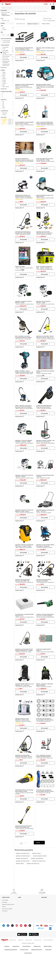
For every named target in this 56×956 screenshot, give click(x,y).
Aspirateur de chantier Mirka (25, 547)
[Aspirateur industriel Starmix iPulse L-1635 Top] (45, 464)
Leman (38, 124)
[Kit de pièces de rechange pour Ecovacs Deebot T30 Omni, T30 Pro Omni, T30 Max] (45, 708)
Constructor (18, 686)
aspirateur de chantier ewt (22, 858)
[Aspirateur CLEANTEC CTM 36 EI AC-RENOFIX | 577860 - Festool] (24, 499)
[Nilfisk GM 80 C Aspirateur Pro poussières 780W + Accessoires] (24, 184)
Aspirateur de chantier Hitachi (47, 617)
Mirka (17, 547)
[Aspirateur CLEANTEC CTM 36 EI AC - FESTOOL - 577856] (24, 464)
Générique (18, 651)
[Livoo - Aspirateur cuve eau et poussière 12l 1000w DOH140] (45, 744)
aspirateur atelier (20, 863)
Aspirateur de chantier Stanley (26, 792)
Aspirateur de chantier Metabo (26, 161)
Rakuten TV (20, 939)
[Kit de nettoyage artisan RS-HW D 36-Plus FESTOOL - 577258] (45, 148)
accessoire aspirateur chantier (40, 855)
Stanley (17, 792)
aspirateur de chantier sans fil (22, 853)
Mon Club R (4, 911)
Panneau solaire (48, 949)
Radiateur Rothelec (47, 946)
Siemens (39, 373)
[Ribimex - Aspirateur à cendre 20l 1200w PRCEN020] (45, 673)
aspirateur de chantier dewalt (22, 861)
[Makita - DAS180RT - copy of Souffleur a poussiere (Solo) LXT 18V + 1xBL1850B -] (24, 360)
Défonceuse (7, 946)
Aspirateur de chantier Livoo (46, 757)
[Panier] (53, 4)
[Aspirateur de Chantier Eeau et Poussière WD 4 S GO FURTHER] (24, 221)
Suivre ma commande (7, 908)
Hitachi (38, 617)
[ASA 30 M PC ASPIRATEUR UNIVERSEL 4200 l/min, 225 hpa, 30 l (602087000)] (24, 148)
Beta (17, 338)
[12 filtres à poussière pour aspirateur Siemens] (45, 360)
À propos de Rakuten (48, 939)
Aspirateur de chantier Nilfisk (25, 197)
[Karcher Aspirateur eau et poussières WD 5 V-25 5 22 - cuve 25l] (24, 111)
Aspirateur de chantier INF (44, 721)
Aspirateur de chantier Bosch (25, 87)
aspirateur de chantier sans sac (23, 855)
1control (39, 408)
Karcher (17, 234)
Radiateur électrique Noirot (36, 949)
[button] (51, 1)
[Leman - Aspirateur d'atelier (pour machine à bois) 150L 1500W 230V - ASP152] (45, 111)
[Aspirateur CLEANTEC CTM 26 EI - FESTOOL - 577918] (24, 290)
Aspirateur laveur (6, 20)
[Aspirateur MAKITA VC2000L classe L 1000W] (45, 37)
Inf (37, 721)
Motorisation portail (24, 949)
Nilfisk (17, 197)
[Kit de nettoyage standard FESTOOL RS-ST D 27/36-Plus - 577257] (24, 37)
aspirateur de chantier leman (38, 861)
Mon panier (4, 902)
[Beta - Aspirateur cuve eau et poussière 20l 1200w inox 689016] (24, 325)
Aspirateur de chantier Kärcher (27, 124)
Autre (38, 478)
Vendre (3, 906)
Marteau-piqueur (16, 946)
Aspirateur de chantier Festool (26, 50)
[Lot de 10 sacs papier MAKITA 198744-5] (45, 638)
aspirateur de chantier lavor (33, 863)
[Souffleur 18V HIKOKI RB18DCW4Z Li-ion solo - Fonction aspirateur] (45, 603)
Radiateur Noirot (37, 946)
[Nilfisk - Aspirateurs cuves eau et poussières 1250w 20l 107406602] (24, 395)
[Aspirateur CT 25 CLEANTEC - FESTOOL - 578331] (45, 290)
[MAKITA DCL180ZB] (24, 256)
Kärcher (17, 124)
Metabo (17, 161)
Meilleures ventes (51, 20)
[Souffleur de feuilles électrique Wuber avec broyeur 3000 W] (45, 395)
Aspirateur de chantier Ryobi (46, 269)
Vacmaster (39, 547)
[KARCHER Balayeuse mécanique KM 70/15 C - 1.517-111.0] (45, 499)
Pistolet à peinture (28, 952)
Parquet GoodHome (26, 946)
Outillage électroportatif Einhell (11, 949)
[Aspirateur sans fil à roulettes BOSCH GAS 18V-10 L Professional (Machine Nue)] (24, 74)
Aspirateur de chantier (25, 234)
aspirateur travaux (36, 853)
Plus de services (37, 939)
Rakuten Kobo (13, 939)
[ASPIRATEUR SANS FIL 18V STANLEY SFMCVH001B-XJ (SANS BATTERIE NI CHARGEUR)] (24, 779)
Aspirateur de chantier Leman (47, 124)
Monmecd (18, 721)
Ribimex (39, 686)
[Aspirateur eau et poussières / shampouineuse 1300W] (45, 569)
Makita (38, 50)
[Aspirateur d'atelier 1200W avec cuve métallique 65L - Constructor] (24, 673)
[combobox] (26, 8)
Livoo (38, 757)
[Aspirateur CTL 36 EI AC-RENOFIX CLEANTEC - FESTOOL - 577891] (24, 430)
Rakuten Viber (29, 939)
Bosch (17, 87)
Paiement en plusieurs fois (8, 904)
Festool (17, 50)
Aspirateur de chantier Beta (25, 338)
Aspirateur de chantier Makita (47, 50)
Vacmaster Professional (21, 582)
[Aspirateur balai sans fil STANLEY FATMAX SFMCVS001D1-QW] (24, 815)
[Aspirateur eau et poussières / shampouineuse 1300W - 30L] (24, 569)
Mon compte (5, 900)
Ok (12, 35)
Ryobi (38, 269)
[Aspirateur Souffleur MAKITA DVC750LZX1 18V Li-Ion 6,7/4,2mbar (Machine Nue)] (45, 74)
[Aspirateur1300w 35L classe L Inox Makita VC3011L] (45, 184)
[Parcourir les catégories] (3, 4)
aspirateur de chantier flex (37, 858)
